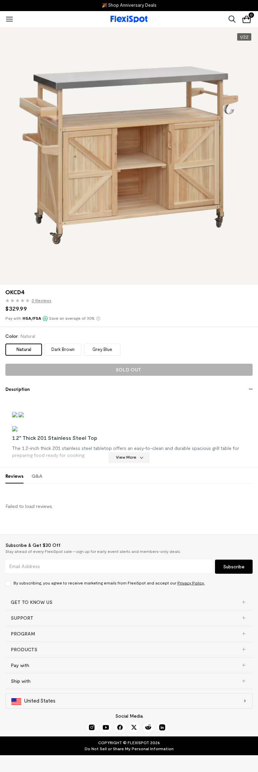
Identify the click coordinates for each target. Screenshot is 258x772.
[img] (17, 301)
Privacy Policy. (191, 583)
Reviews (14, 476)
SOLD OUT (128, 369)
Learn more (98, 318)
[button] (30, 301)
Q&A (37, 476)
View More (126, 457)
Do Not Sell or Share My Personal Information (129, 749)
